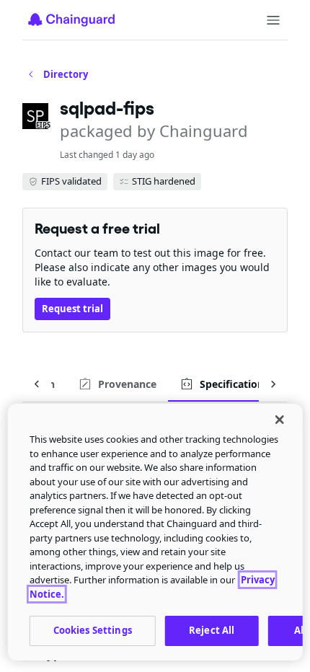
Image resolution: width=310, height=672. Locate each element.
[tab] (117, 384)
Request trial (72, 308)
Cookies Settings (92, 630)
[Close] (279, 420)
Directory (65, 74)
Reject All (211, 630)
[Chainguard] (71, 19)
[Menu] (273, 20)
